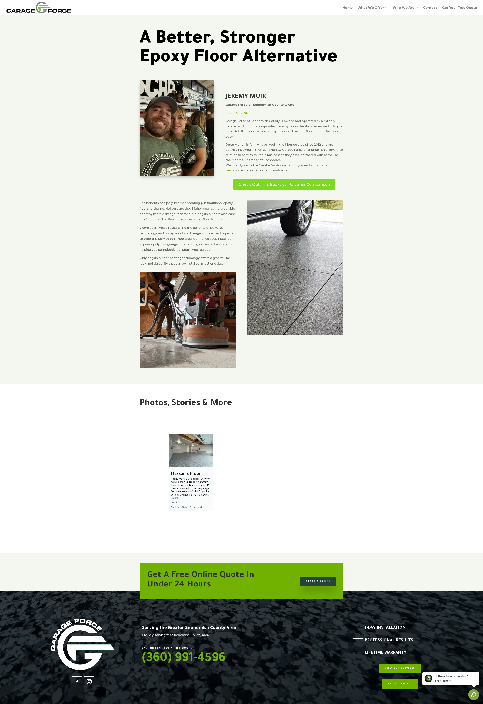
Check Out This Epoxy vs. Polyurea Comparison (284, 184)
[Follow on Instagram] (89, 681)
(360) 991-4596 (237, 113)
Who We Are (403, 7)
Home (348, 7)
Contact (430, 7)
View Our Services (400, 668)
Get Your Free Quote (459, 7)
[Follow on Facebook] (77, 681)
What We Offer (371, 7)
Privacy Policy (400, 684)
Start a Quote (318, 581)
